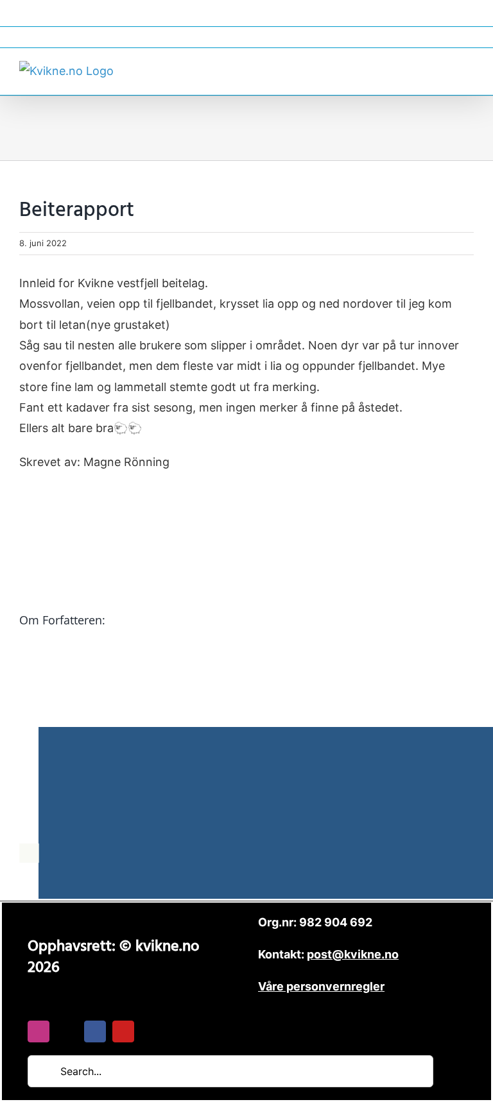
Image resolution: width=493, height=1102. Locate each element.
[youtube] (123, 1031)
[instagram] (38, 1031)
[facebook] (95, 1031)
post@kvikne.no (246, 37)
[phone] (151, 1031)
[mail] (67, 1031)
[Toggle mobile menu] (468, 69)
